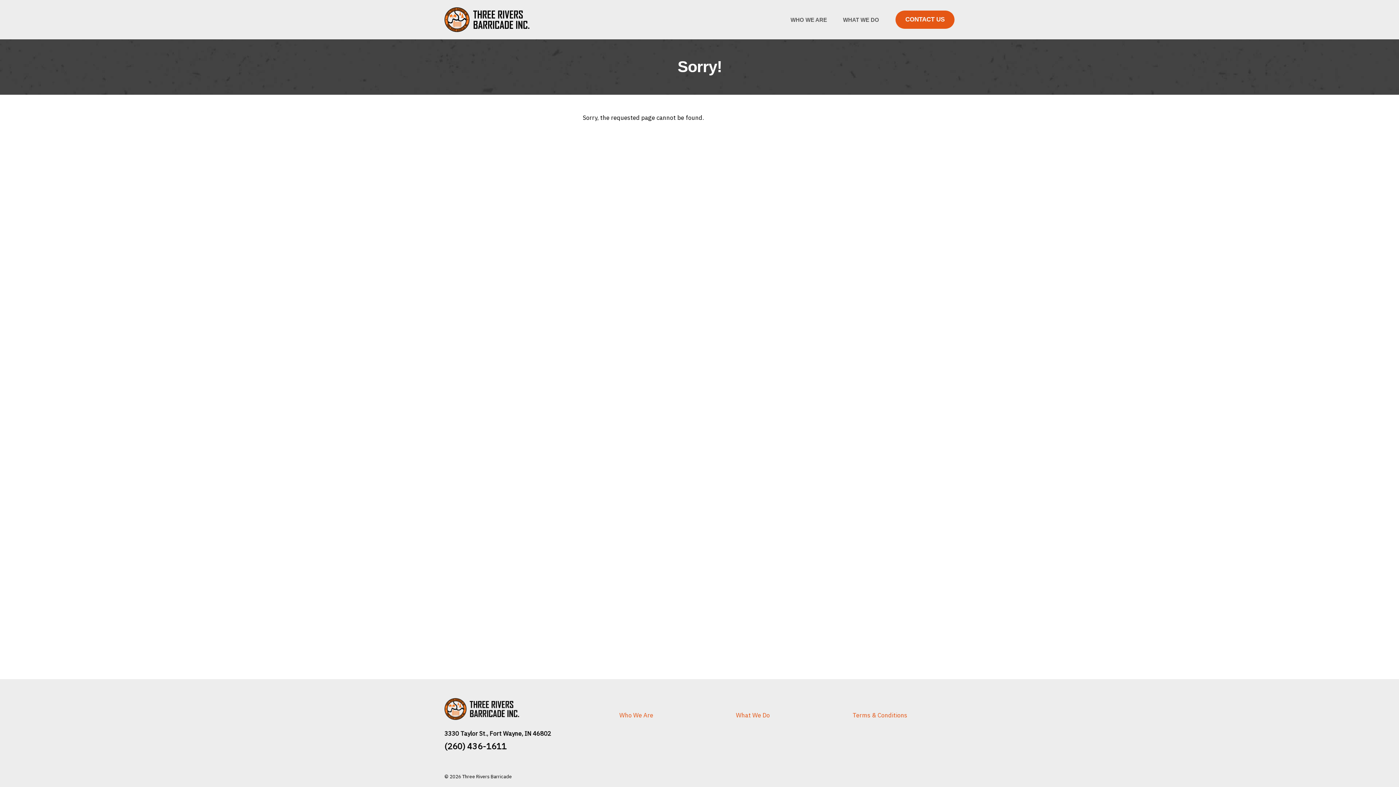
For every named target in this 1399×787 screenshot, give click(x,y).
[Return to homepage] (495, 19)
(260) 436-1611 (475, 746)
